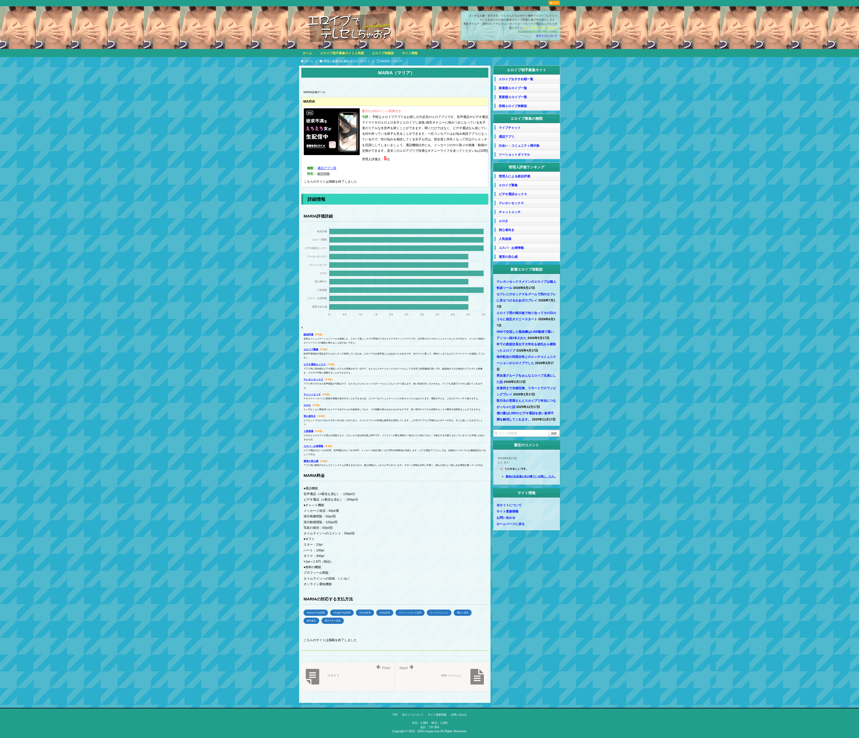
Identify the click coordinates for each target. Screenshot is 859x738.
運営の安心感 (311, 461)
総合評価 (308, 334)
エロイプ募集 (311, 349)
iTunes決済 (365, 612)
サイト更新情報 (508, 511)
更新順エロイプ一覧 (513, 96)
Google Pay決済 (342, 612)
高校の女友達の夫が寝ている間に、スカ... (531, 476)
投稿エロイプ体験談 (513, 105)
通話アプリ (507, 136)
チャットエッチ (312, 394)
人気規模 (308, 431)
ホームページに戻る (511, 524)
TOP (395, 714)
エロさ (307, 405)
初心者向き (310, 416)
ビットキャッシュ (439, 612)
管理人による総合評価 (514, 176)
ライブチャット (510, 127)
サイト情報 (410, 53)
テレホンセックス (313, 379)
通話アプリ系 (326, 168)
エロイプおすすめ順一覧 (516, 79)
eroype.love (432, 731)
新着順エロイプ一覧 (513, 88)
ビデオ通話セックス (315, 364)
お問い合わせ (506, 517)
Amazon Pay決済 (316, 612)
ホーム (307, 53)
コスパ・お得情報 (313, 446)
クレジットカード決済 (410, 612)
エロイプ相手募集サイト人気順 (342, 53)
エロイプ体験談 (383, 53)
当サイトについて (546, 35)
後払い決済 (462, 612)
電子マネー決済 (332, 620)
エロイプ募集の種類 (526, 118)
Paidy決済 (385, 612)
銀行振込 (311, 620)
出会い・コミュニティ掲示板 (519, 145)
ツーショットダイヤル (514, 154)
